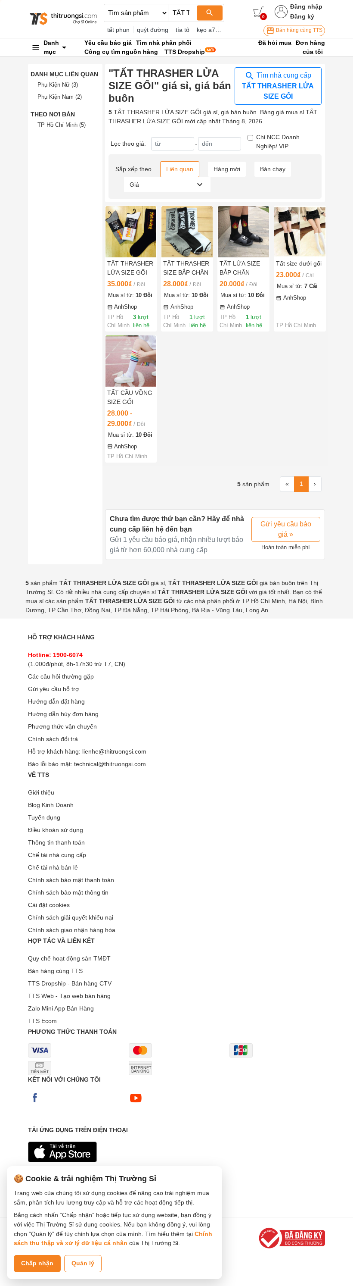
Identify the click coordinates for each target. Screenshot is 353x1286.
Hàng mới (227, 169)
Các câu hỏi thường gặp (61, 676)
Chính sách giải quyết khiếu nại (70, 917)
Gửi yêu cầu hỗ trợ (53, 688)
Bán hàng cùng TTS (298, 30)
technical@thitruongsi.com (110, 763)
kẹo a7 (206, 29)
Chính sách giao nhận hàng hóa (71, 929)
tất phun (118, 29)
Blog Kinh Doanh (51, 804)
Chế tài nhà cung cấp (57, 854)
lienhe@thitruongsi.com (114, 751)
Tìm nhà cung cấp (278, 86)
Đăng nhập (306, 6)
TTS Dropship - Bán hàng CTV (69, 983)
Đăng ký (302, 16)
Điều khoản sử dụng (55, 829)
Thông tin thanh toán (56, 842)
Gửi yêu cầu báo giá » (285, 529)
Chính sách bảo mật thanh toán (71, 879)
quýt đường (152, 29)
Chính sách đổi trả (53, 738)
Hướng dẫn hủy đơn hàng (63, 713)
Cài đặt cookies (49, 904)
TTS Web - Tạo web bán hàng (69, 995)
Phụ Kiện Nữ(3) (57, 84)
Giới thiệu (41, 792)
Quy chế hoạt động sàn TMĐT (69, 958)
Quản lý (82, 1263)
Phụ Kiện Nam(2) (59, 97)
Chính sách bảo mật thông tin (68, 892)
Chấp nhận (37, 1263)
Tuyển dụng (44, 817)
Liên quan (179, 169)
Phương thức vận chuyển (62, 726)
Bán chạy (272, 169)
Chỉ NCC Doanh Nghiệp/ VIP (278, 142)
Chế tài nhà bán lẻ (53, 867)
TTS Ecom (42, 1020)
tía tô (182, 29)
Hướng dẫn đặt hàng (56, 701)
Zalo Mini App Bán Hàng (61, 1008)
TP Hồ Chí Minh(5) (61, 125)
